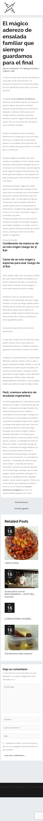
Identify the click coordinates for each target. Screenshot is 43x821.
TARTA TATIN (12, 563)
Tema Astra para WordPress (21, 790)
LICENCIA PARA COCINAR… (18, 619)
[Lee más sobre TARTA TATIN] (21, 543)
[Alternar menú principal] (38, 7)
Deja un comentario (10, 68)
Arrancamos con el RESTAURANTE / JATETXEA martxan (19, 594)
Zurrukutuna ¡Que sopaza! (18, 653)
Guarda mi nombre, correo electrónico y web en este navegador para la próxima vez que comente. (20, 746)
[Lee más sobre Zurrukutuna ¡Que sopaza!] (21, 637)
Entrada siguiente (22, 508)
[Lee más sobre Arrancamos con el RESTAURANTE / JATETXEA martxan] (21, 578)
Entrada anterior (21, 502)
